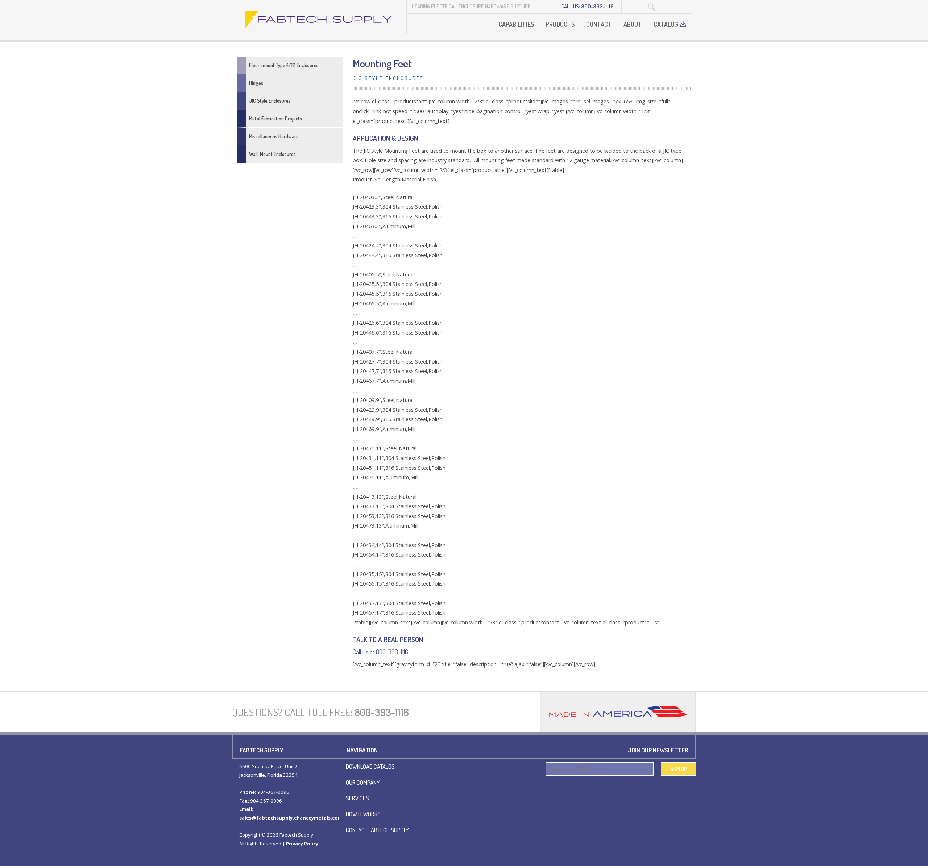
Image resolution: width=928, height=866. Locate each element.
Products (560, 24)
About (633, 24)
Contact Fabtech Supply (377, 830)
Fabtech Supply (319, 20)
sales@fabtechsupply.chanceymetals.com (290, 817)
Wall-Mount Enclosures (272, 154)
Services (357, 798)
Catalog (666, 24)
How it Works (363, 814)
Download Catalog (370, 766)
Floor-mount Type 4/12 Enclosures (284, 65)
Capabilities (516, 24)
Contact (599, 24)
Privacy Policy (302, 843)
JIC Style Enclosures (270, 101)
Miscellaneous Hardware (274, 136)
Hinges (256, 83)
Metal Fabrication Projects (275, 118)
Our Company (363, 782)
